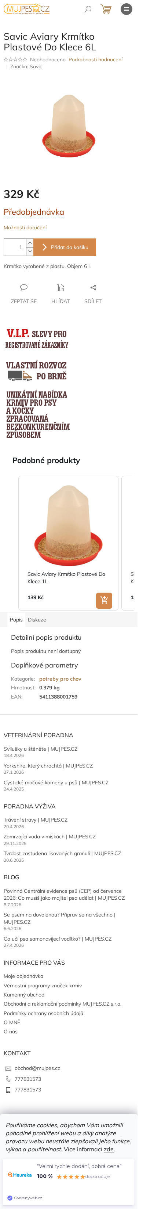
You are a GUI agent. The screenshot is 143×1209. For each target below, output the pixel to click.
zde (109, 1149)
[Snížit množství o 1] (29, 251)
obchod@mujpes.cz (37, 1068)
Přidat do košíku (69, 247)
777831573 (28, 1079)
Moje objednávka (23, 976)
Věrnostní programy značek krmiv (43, 985)
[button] (11, 543)
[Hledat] (88, 9)
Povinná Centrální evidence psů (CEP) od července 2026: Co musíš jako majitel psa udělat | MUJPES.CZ (64, 894)
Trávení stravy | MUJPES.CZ (35, 819)
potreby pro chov (60, 679)
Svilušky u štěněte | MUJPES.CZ (40, 749)
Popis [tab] (16, 619)
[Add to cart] (104, 601)
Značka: (26, 66)
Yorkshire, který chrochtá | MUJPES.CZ (48, 765)
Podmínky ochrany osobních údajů (43, 1013)
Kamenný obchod (24, 994)
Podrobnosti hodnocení (95, 59)
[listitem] (68, 543)
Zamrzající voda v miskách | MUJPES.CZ (50, 836)
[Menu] (126, 9)
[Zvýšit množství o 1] (29, 243)
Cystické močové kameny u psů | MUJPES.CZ (56, 782)
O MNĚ (12, 1022)
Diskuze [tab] (37, 619)
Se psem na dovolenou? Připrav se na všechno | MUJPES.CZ (59, 918)
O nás (11, 1031)
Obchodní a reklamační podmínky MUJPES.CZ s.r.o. (62, 1004)
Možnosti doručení (25, 227)
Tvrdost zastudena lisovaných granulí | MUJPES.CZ (62, 853)
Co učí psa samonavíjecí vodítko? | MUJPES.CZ (57, 939)
